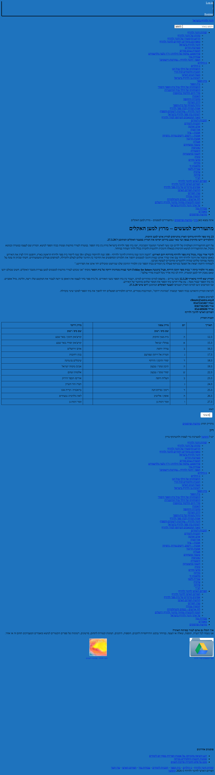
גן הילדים (202, 472)
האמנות (196, 506)
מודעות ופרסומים (191, 423)
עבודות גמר (194, 466)
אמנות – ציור (193, 542)
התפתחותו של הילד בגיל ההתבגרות (182, 500)
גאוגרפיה (195, 557)
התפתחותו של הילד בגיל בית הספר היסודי (179, 497)
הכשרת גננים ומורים (190, 460)
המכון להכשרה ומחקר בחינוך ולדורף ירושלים (177, 612)
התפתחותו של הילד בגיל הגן (186, 478)
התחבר (205, 436)
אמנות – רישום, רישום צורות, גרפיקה (181, 545)
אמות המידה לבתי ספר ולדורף (185, 518)
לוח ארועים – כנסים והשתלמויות (183, 609)
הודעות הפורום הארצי (189, 600)
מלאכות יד (194, 576)
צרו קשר (115, 767)
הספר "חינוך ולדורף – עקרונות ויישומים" (179, 469)
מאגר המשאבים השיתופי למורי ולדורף (181, 527)
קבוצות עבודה (193, 606)
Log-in (209, 2)
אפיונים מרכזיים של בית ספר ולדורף (182, 597)
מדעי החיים (194, 569)
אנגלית (196, 551)
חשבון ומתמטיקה (191, 563)
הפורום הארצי (129, 767)
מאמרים (203, 621)
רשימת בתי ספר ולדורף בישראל (184, 524)
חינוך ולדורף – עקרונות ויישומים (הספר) (180, 521)
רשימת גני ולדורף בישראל (187, 488)
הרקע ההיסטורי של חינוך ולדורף (183, 448)
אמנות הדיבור (193, 548)
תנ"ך (197, 588)
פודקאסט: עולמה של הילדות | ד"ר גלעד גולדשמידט (174, 463)
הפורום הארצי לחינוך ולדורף (192, 591)
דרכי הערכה (194, 512)
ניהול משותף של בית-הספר (186, 515)
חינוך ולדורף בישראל (203, 20)
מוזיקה (197, 572)
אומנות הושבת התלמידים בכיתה (190, 758)
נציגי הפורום (194, 603)
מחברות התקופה (191, 509)
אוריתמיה (195, 539)
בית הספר (202, 491)
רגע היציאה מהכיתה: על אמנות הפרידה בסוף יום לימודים (178, 755)
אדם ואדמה (194, 536)
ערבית (197, 582)
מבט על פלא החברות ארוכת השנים (189, 762)
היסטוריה (195, 560)
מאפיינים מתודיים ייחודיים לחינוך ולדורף (180, 451)
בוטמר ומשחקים (192, 554)
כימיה (197, 566)
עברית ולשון (194, 579)
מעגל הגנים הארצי (191, 485)
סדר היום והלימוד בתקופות (186, 503)
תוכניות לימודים (199, 530)
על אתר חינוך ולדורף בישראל (185, 615)
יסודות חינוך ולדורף (197, 442)
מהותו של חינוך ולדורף (189, 445)
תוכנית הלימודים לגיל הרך (187, 481)
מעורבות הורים (192, 457)
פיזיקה (197, 585)
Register (208, 14)
